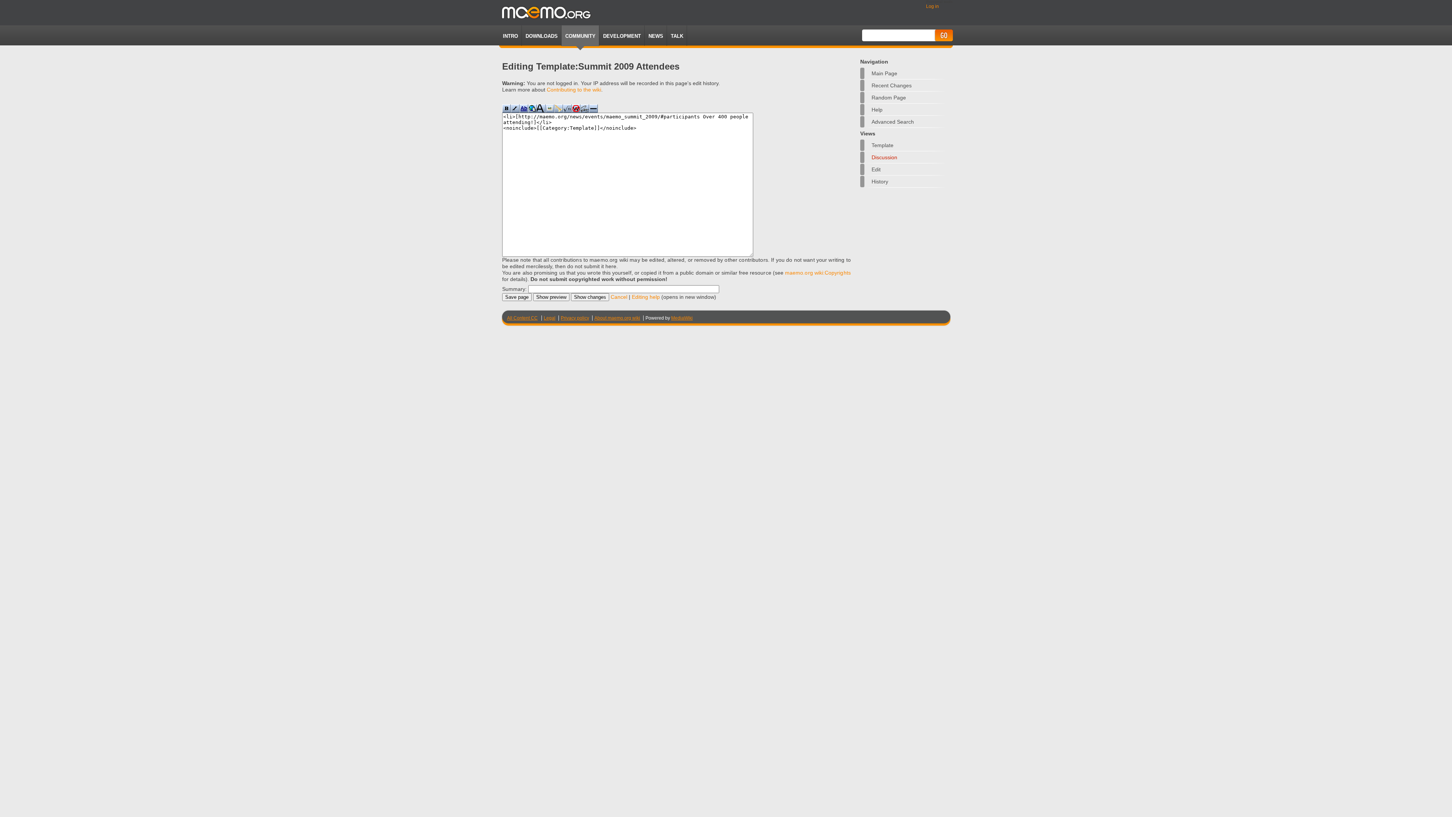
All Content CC (522, 318)
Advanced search (893, 122)
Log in (932, 6)
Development (622, 36)
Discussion (884, 157)
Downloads (542, 36)
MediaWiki (682, 318)
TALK (677, 36)
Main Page (884, 73)
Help (877, 110)
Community (580, 36)
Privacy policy (575, 318)
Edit (876, 169)
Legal (549, 318)
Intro (510, 36)
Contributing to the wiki (574, 90)
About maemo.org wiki (617, 318)
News (655, 36)
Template (883, 145)
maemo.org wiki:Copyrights (818, 273)
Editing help (646, 297)
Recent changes (892, 85)
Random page (889, 98)
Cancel (619, 297)
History (880, 182)
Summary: (514, 289)
